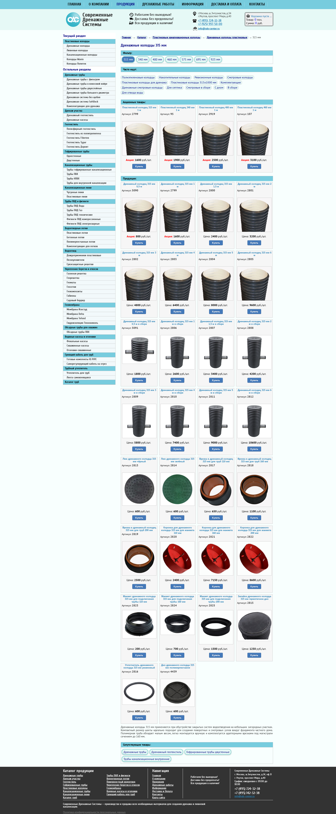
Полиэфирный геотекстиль (81, 129)
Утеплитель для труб (78, 372)
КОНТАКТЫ (257, 4)
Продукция (158, 781)
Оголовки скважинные (79, 350)
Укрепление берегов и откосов (81, 269)
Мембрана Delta (75, 314)
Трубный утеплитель (76, 368)
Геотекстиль (71, 124)
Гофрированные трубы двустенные (207, 752)
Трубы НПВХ (73, 178)
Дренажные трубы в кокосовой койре (87, 83)
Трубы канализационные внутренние (146, 759)
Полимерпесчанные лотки (81, 241)
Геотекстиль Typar (76, 142)
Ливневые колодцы (77, 50)
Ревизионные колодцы (209, 77)
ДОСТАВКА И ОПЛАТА (226, 4)
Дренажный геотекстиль (80, 115)
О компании (158, 778)
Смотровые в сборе (198, 87)
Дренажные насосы (77, 119)
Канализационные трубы (78, 165)
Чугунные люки (75, 192)
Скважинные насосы (78, 345)
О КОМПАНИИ (99, 4)
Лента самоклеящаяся (79, 377)
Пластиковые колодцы (77, 41)
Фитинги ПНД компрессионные (84, 219)
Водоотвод (70, 250)
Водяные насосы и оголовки (80, 336)
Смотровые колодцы (240, 77)
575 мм (186, 59)
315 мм (128, 59)
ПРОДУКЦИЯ (126, 4)
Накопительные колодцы (174, 77)
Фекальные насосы (77, 341)
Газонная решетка (76, 273)
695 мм (201, 59)
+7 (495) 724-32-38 (209, 20)
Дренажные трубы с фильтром (83, 79)
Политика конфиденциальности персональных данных (94, 812)
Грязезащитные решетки (80, 264)
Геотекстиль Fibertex (78, 137)
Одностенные (74, 156)
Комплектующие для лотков (82, 246)
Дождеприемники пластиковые (84, 255)
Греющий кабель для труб (79, 354)
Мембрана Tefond (76, 318)
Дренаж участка (73, 110)
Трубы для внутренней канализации (86, 183)
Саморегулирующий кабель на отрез (87, 363)
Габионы (71, 295)
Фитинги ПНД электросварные (83, 223)
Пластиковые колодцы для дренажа (144, 82)
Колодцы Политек (76, 63)
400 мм (157, 59)
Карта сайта (158, 797)
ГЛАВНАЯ (74, 4)
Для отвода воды (132, 92)
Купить (139, 166)
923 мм (215, 59)
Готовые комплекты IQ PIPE (82, 359)
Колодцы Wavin (75, 59)
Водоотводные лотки (76, 228)
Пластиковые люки (77, 196)
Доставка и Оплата (162, 791)
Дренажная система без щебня (83, 97)
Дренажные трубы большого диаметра (88, 92)
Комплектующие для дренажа (83, 106)
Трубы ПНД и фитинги (77, 201)
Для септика (174, 87)
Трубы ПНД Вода (75, 205)
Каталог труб (72, 382)
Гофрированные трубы (77, 151)
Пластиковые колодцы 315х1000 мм (193, 82)
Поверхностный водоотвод (121, 781)
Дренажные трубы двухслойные (84, 88)
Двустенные (73, 160)
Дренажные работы (162, 785)
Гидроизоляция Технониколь (82, 322)
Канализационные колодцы (82, 54)
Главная (156, 775)
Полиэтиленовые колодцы (138, 77)
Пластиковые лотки (77, 232)
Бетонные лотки (75, 237)
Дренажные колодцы (78, 45)
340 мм (143, 59)
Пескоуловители (75, 260)
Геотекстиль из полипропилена (84, 133)
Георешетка (73, 278)
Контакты (157, 794)
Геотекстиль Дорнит (77, 146)
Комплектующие (231, 82)
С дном (219, 87)
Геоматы (71, 282)
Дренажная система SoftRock (82, 101)
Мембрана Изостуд (77, 309)
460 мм (172, 59)
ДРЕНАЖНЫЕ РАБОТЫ (158, 4)
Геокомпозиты (74, 291)
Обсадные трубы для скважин (81, 327)
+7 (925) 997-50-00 (210, 24)
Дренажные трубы (75, 74)
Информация (159, 788)
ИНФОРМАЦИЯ (193, 4)
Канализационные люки (78, 187)
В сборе (232, 87)
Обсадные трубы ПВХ (78, 332)
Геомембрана (72, 304)
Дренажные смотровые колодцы (142, 87)
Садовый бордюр (76, 300)
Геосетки (71, 286)
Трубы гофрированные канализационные (89, 169)
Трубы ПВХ (72, 174)
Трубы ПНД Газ (74, 210)
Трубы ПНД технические (80, 214)
